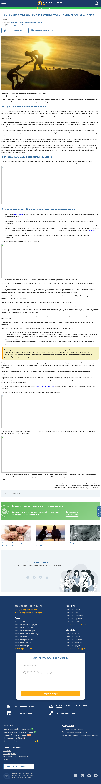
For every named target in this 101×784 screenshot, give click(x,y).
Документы (68, 725)
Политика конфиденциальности (74, 732)
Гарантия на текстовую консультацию (18, 732)
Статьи (10, 20)
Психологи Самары (22, 646)
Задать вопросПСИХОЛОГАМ (99, 511)
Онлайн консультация (23, 713)
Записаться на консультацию (72, 513)
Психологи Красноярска (24, 640)
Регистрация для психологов (18, 766)
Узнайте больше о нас (37, 570)
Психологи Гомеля (73, 637)
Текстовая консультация (66, 713)
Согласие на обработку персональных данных (80, 735)
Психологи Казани (22, 637)
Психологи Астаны (73, 613)
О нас (5, 760)
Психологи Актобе (73, 621)
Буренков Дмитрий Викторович (19, 25)
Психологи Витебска (74, 640)
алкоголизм (74, 363)
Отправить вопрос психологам (15, 757)
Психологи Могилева (74, 643)
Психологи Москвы (22, 622)
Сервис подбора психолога (24, 707)
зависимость (18, 214)
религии (92, 230)
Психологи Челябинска (23, 643)
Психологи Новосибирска (24, 628)
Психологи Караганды (74, 619)
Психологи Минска (73, 634)
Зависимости (15, 22)
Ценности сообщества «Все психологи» (18, 741)
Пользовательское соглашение (74, 729)
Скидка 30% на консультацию (15, 735)
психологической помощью (44, 386)
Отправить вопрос (50, 694)
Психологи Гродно (73, 646)
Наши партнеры (9, 754)
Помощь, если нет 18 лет (13, 738)
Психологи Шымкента (74, 616)
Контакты (7, 751)
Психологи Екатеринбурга (25, 631)
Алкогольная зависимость (32, 22)
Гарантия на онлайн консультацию (17, 729)
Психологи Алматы (73, 610)
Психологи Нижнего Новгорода (27, 634)
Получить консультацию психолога (50, 8)
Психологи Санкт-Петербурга (26, 625)
